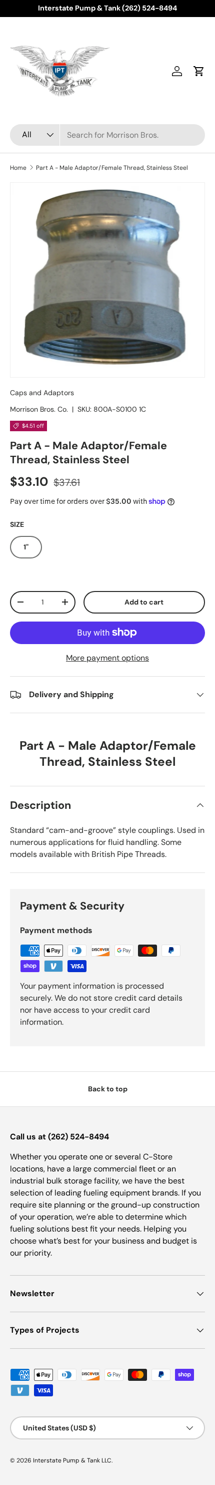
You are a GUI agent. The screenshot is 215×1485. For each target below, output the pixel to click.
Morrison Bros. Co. (39, 409)
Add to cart (144, 602)
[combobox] (107, 135)
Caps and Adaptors (42, 392)
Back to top (108, 1088)
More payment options (107, 658)
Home (18, 168)
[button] (199, 71)
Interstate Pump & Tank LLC (72, 1460)
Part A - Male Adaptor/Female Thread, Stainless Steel (112, 168)
